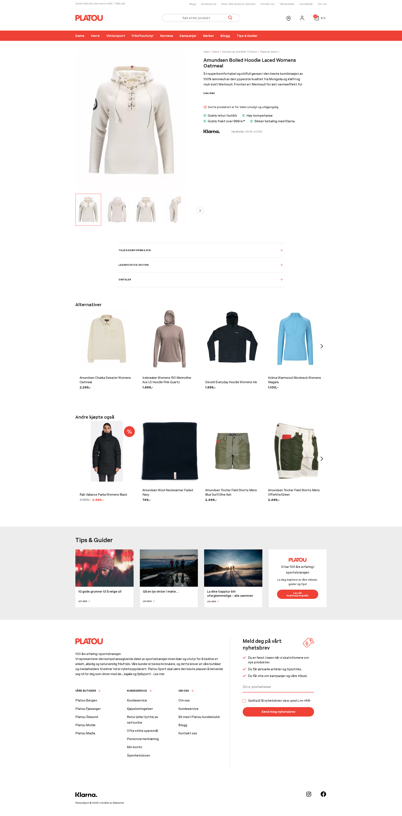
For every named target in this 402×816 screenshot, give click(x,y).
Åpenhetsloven (138, 755)
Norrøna (166, 36)
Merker (208, 36)
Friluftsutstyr (142, 36)
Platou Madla (85, 733)
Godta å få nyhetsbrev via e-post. (279, 701)
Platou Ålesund (86, 717)
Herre (95, 36)
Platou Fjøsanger (88, 708)
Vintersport (115, 36)
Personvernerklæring (143, 739)
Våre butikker (287, 4)
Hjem (207, 51)
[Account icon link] (302, 18)
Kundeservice (208, 4)
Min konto (134, 747)
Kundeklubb (306, 4)
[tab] (201, 250)
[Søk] (230, 17)
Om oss (322, 4)
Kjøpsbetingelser (140, 708)
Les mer (209, 93)
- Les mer (158, 674)
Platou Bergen (86, 700)
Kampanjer (188, 36)
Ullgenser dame (268, 51)
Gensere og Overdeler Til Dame (239, 51)
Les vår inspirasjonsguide (297, 594)
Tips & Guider (247, 36)
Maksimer (118, 802)
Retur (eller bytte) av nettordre (238, 4)
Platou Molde (85, 725)
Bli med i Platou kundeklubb (199, 717)
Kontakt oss (267, 4)
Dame (79, 36)
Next (200, 211)
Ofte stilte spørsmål (142, 730)
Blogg (192, 4)
